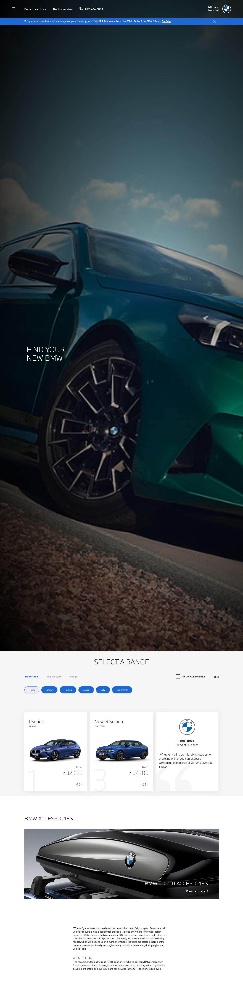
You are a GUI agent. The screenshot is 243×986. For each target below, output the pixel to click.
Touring (68, 689)
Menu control (14, 9)
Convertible (122, 689)
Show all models (193, 676)
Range (73, 676)
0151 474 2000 (94, 9)
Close (215, 21)
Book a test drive (35, 9)
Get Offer (166, 21)
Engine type (54, 676)
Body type (31, 676)
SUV (103, 689)
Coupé (86, 689)
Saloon (49, 689)
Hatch (32, 689)
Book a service (62, 9)
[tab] (31, 676)
